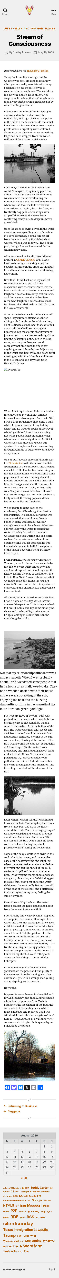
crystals (7, 1196)
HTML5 (8, 1205)
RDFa (22, 1217)
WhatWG (49, 1240)
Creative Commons (39, 1191)
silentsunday (18, 1223)
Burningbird (18, 1269)
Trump (9, 1235)
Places (50, 28)
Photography (34, 28)
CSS (15, 1196)
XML (20, 1251)
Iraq (23, 1205)
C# (51, 1188)
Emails (32, 1196)
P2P (14, 1210)
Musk (46, 1205)
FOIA (27, 1200)
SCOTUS (40, 1217)
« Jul (24, 1178)
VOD (26, 1236)
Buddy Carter (40, 1187)
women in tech (12, 1246)
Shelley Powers (21, 52)
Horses (47, 1200)
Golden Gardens (25, 259)
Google (37, 1200)
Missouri (34, 1205)
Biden (25, 1187)
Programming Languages (38, 1211)
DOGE (23, 1196)
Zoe (26, 1251)
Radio (6, 1217)
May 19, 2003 (46, 52)
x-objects (10, 1251)
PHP (21, 1211)
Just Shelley (13, 28)
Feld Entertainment (13, 1200)
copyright (24, 1192)
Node (6, 1211)
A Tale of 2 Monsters (12, 1188)
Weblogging (32, 1240)
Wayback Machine (13, 1241)
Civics (6, 1191)
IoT (17, 1205)
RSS (30, 1216)
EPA (39, 1196)
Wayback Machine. (38, 71)
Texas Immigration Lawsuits (25, 1230)
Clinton (15, 1191)
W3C (33, 1236)
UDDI (19, 1236)
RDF (14, 1216)
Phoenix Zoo (16, 463)
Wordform (32, 1246)
